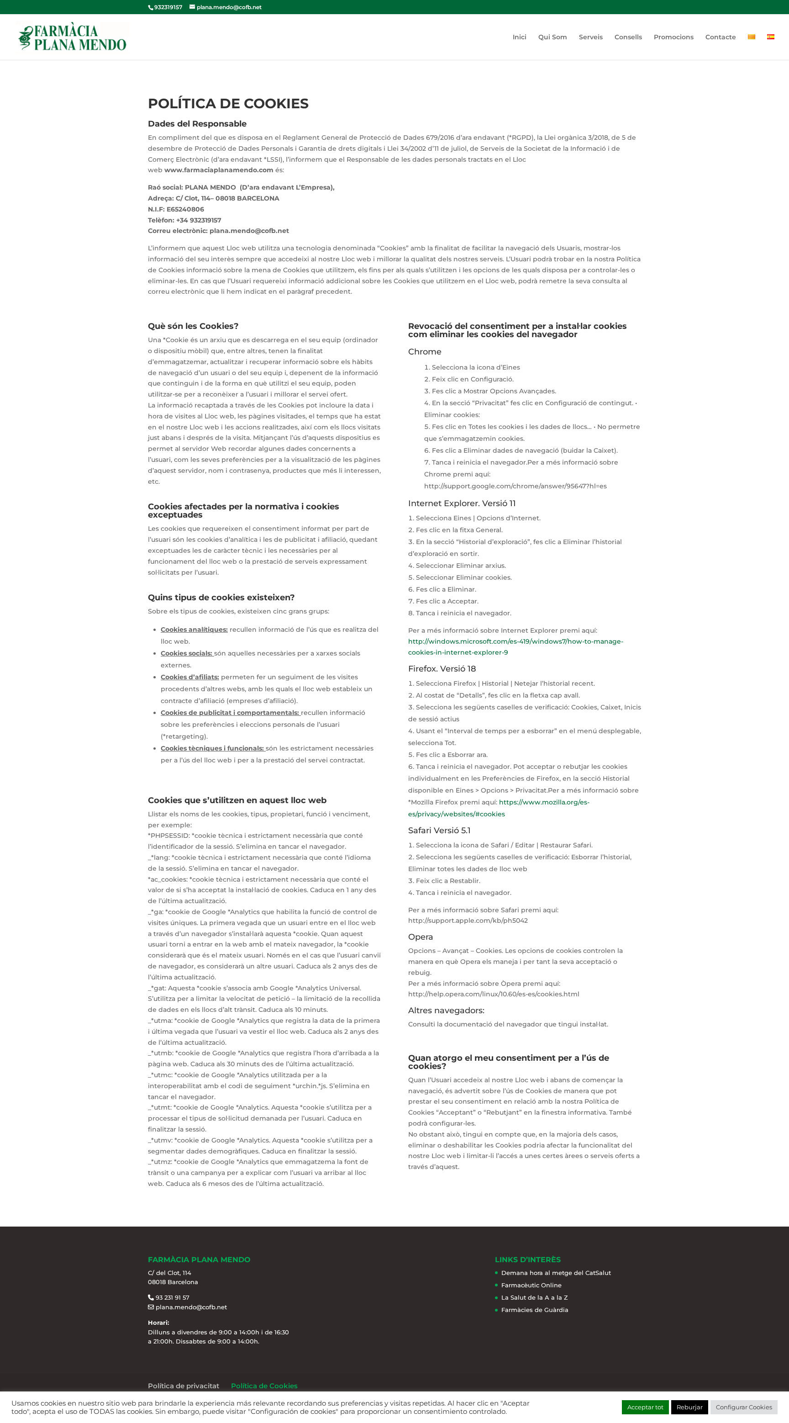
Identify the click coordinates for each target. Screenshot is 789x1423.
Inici (519, 37)
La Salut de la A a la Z (534, 1297)
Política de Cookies (264, 1385)
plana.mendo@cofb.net (191, 1307)
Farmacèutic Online (531, 1285)
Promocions (674, 37)
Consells (628, 37)
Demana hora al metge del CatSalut (556, 1272)
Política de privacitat (183, 1385)
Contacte (720, 37)
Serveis (591, 37)
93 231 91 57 (172, 1297)
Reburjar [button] (690, 1407)
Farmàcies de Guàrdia (534, 1309)
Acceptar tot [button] (645, 1407)
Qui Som (552, 37)
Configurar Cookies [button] (744, 1407)
